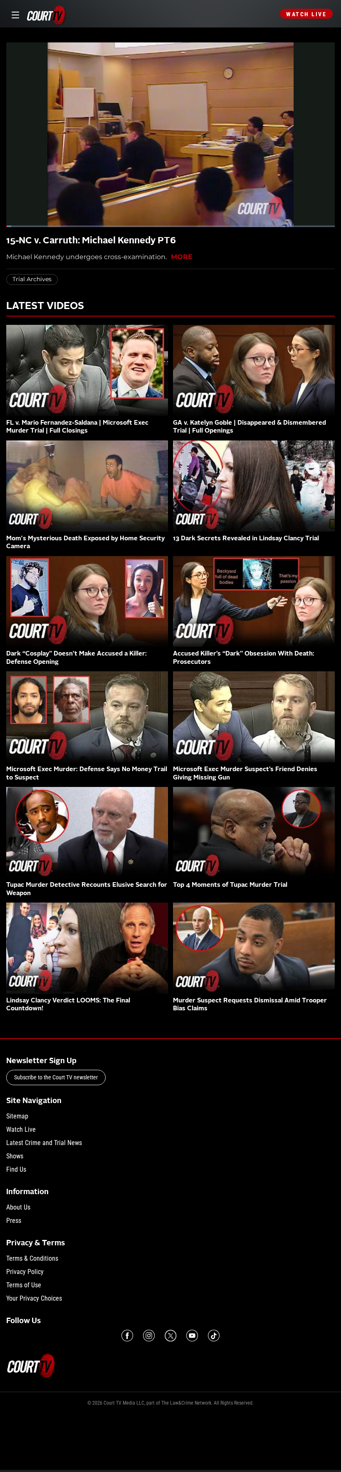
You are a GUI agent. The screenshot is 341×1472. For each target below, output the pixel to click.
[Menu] (14, 14)
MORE (182, 257)
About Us (18, 1207)
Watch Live (306, 14)
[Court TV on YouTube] (192, 1335)
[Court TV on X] (170, 1335)
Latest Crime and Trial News (44, 1143)
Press (13, 1221)
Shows (14, 1156)
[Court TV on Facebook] (127, 1335)
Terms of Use (23, 1285)
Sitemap (17, 1116)
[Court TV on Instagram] (149, 1335)
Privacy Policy (25, 1272)
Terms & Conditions (32, 1258)
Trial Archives (32, 279)
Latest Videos (45, 307)
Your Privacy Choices (34, 1298)
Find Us (16, 1169)
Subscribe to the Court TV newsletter (56, 1077)
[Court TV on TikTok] (214, 1335)
